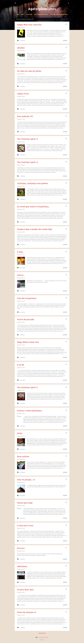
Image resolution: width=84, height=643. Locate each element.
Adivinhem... (22, 566)
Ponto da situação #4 (26, 612)
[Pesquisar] (68, 3)
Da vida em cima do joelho (29, 71)
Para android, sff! (25, 116)
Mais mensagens (42, 633)
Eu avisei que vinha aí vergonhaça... (33, 206)
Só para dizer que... (25, 589)
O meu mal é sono (25, 525)
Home (17, 14)
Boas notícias (23, 456)
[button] (66, 24)
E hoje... (20, 252)
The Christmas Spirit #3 (27, 139)
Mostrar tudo (64, 19)
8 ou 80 (20, 365)
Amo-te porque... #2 (26, 479)
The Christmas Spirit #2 (27, 162)
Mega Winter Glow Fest (28, 342)
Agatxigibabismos (42, 9)
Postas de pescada (25, 319)
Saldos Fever (23, 93)
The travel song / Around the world (59, 14)
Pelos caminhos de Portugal (41, 14)
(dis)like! (21, 48)
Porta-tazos (29, 14)
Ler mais (65, 40)
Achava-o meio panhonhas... (30, 410)
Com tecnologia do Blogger (42, 637)
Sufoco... (21, 275)
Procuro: (21, 548)
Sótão (19, 433)
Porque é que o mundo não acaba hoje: (34, 229)
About (22, 14)
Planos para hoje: (25, 503)
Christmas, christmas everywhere (32, 183)
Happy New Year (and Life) (29, 24)
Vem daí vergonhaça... (27, 298)
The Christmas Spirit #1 (27, 387)
